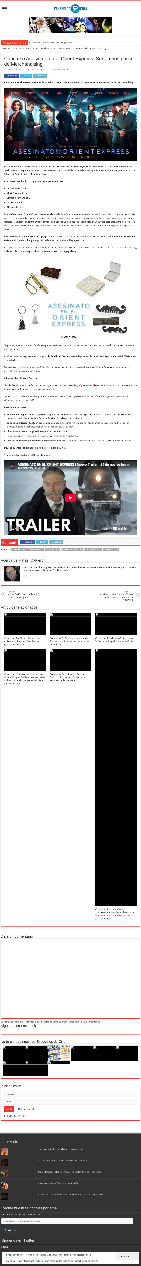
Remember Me (27, 1109)
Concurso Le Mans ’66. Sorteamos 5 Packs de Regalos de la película (115, 640)
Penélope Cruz (93, 550)
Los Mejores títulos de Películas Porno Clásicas (60, 1149)
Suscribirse (10, 1230)
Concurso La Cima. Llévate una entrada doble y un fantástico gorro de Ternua (22, 641)
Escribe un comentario (60, 70)
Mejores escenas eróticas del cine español (58, 1183)
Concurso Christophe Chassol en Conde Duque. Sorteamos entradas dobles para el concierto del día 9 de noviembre (24, 679)
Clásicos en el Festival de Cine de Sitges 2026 (50, 42)
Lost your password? (14, 1116)
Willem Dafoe (111, 550)
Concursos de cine (20, 48)
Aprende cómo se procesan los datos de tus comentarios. (72, 1021)
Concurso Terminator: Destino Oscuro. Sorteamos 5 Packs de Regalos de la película (68, 677)
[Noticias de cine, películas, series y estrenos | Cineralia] (70, 8)
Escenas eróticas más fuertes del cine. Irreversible (62, 1160)
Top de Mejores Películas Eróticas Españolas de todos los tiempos (70, 1172)
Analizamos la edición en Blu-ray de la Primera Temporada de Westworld (116, 596)
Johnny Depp (53, 550)
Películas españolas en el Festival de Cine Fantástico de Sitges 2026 (70, 1194)
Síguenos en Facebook (18, 1026)
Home (5, 48)
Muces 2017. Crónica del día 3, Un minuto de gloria (24, 594)
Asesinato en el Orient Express (27, 550)
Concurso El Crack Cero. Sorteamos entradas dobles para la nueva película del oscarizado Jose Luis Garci (114, 914)
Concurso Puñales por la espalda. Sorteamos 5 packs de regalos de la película (69, 641)
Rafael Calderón (14, 70)
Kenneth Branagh (72, 550)
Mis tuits (5, 1247)
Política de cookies (89, 1261)
